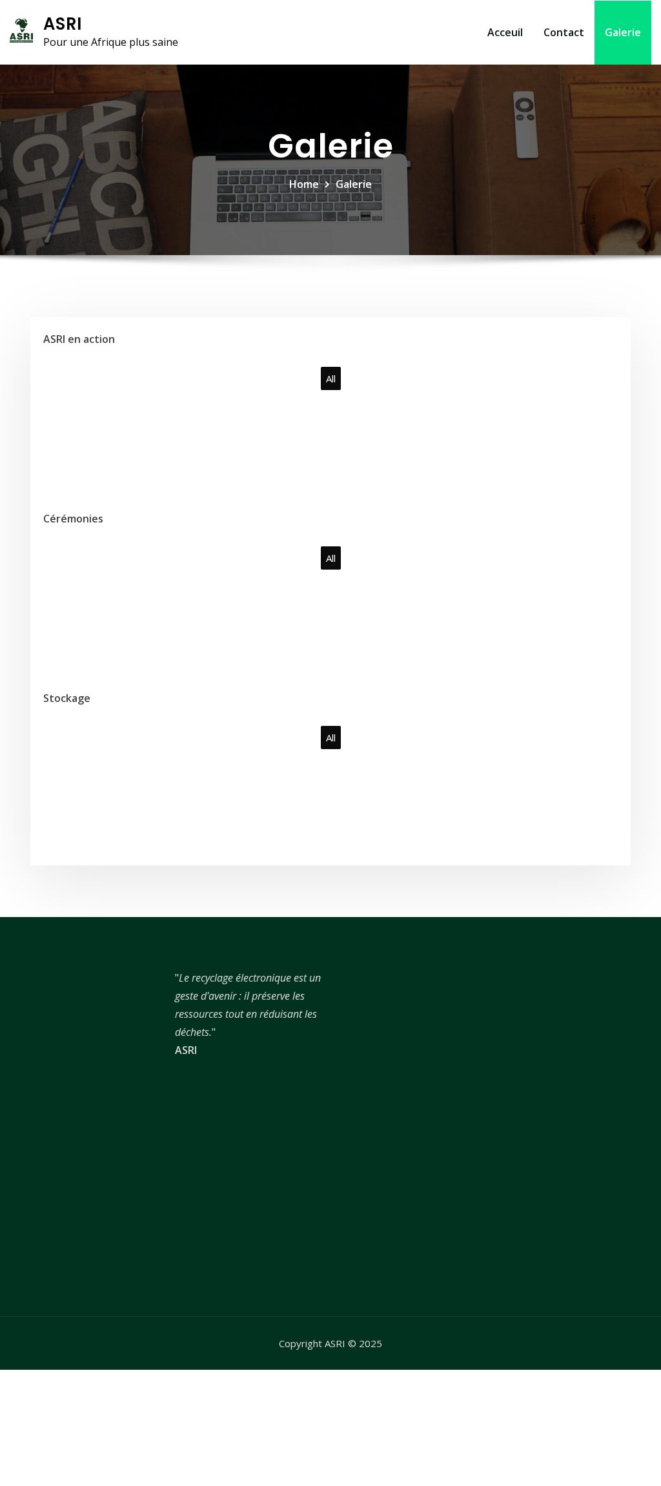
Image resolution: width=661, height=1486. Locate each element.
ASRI (62, 24)
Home (304, 184)
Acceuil (505, 32)
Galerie (623, 32)
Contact (564, 32)
